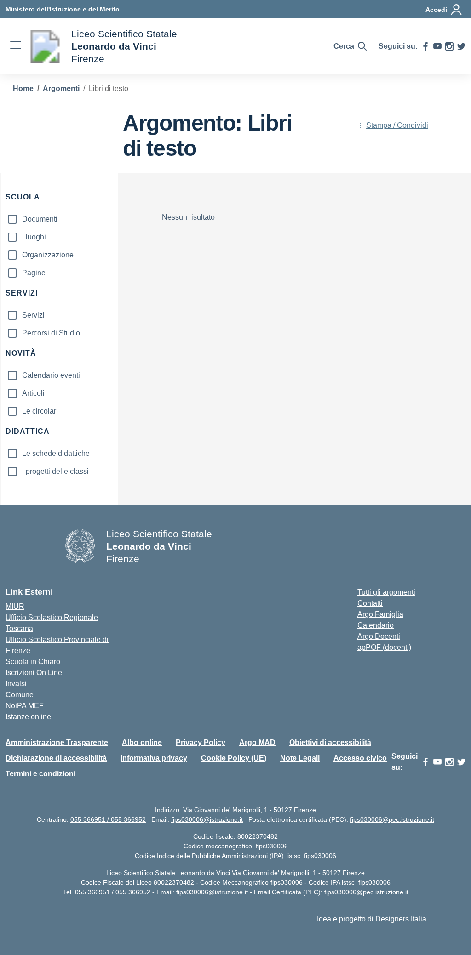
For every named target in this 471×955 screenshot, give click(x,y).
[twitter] (461, 46)
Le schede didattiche (56, 453)
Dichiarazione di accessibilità (56, 758)
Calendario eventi (51, 375)
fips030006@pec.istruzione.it (392, 819)
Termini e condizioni (40, 774)
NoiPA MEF (25, 706)
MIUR (15, 606)
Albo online (142, 742)
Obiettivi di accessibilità (330, 742)
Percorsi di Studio (51, 333)
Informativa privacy (154, 758)
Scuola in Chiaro (33, 661)
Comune (20, 695)
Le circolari (40, 411)
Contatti (370, 603)
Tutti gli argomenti (386, 592)
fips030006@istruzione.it (207, 819)
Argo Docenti (378, 636)
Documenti (39, 219)
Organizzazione (48, 255)
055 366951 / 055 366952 (108, 819)
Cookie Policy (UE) (233, 758)
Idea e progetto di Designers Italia (371, 919)
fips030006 (272, 846)
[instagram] (449, 46)
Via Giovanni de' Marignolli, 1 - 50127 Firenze (249, 809)
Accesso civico (360, 758)
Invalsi (16, 684)
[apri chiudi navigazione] (15, 46)
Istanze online (28, 717)
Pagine (34, 273)
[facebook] (425, 46)
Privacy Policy (200, 742)
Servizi (33, 315)
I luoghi (34, 237)
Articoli (33, 393)
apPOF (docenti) (384, 647)
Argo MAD (257, 742)
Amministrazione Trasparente (57, 742)
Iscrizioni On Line (34, 672)
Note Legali (300, 758)
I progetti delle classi (55, 471)
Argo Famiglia (380, 614)
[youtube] (437, 46)
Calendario (375, 625)
